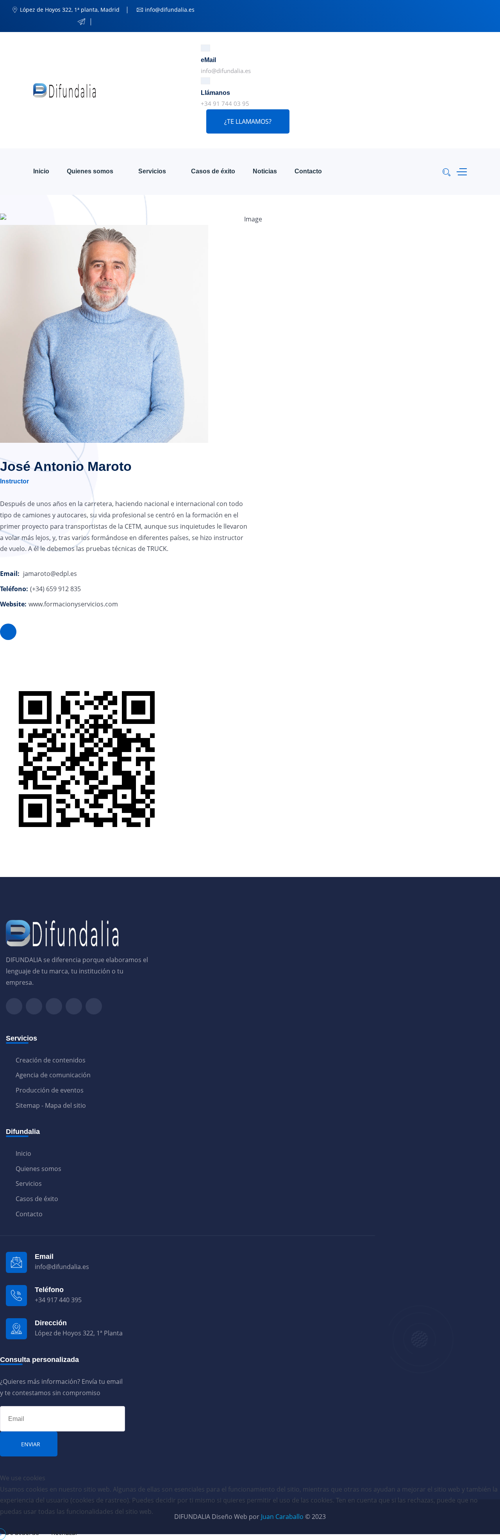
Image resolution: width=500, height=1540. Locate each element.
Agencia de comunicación (53, 1075)
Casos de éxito (213, 171)
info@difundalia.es (226, 71)
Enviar (30, 1444)
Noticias (265, 171)
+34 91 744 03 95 (225, 103)
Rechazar (64, 1532)
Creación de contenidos (51, 1060)
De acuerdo (22, 1532)
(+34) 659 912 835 (55, 589)
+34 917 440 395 (58, 1300)
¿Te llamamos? (247, 121)
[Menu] (460, 171)
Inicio (41, 171)
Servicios (152, 171)
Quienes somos (90, 171)
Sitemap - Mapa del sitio (51, 1105)
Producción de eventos (50, 1090)
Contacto (308, 171)
